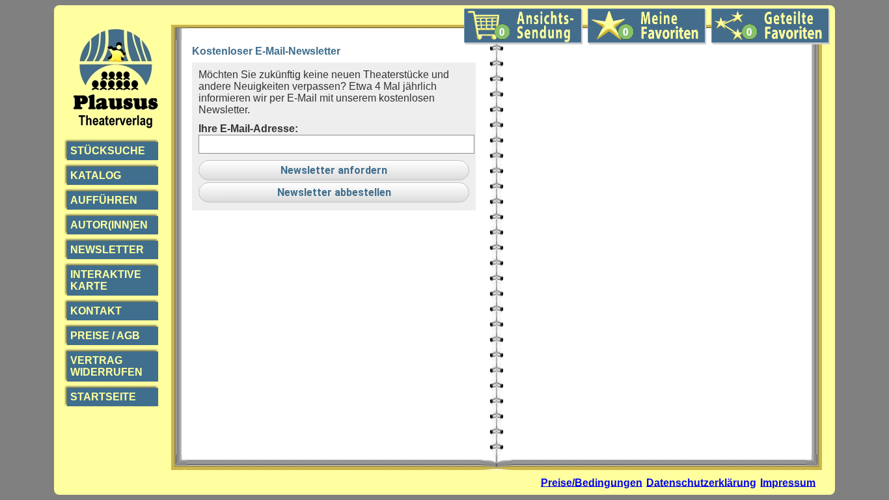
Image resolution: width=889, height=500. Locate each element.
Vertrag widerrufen (106, 366)
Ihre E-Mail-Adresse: (248, 128)
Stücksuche (107, 150)
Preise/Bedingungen (591, 482)
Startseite (103, 396)
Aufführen (103, 200)
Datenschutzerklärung (701, 482)
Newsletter (107, 249)
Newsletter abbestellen (334, 192)
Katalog (95, 175)
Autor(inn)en (109, 224)
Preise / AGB (105, 335)
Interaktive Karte (105, 280)
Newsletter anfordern (333, 170)
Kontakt (96, 310)
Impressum (787, 482)
